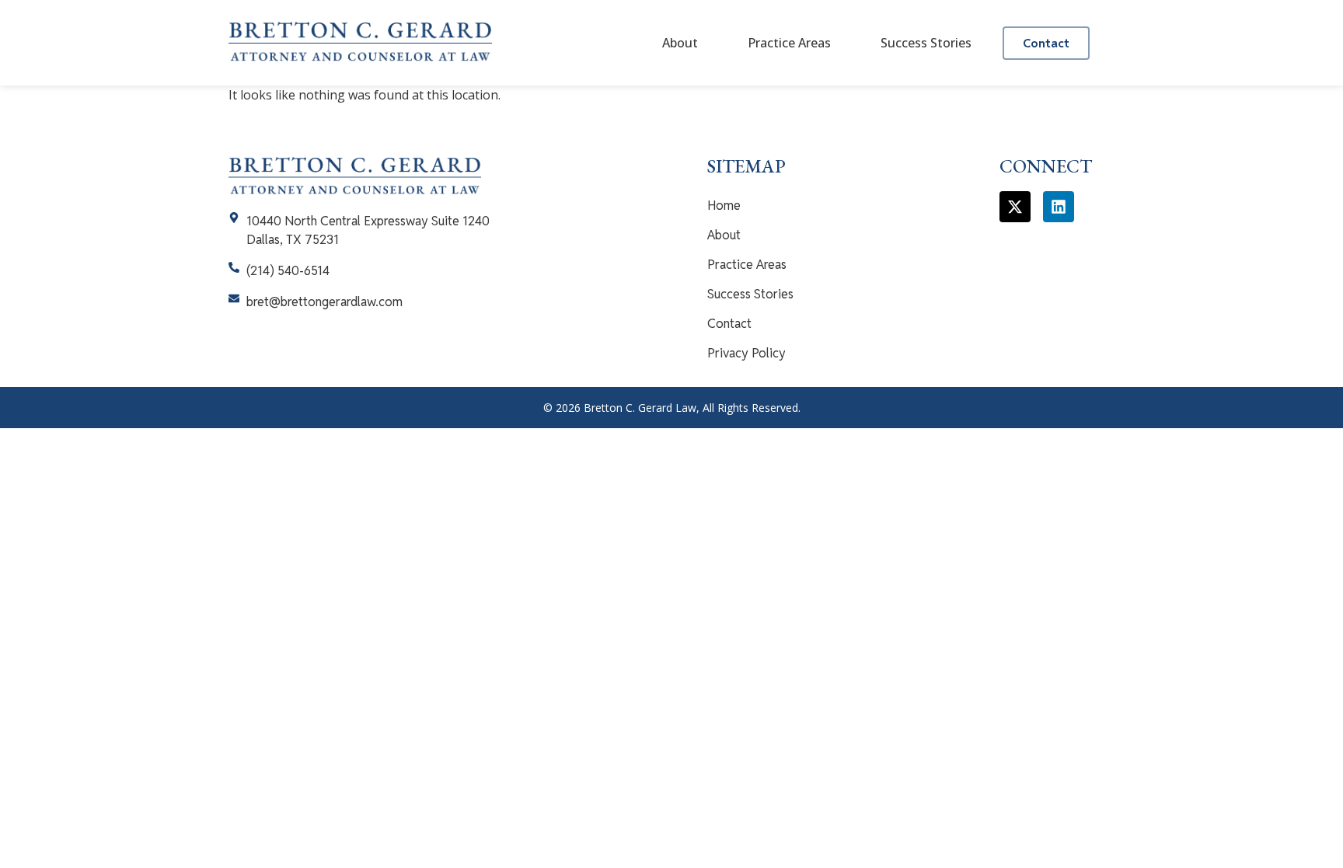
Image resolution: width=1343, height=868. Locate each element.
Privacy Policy (746, 353)
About (680, 42)
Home (724, 205)
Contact (729, 323)
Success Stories (926, 42)
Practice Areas (789, 42)
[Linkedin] (1058, 206)
